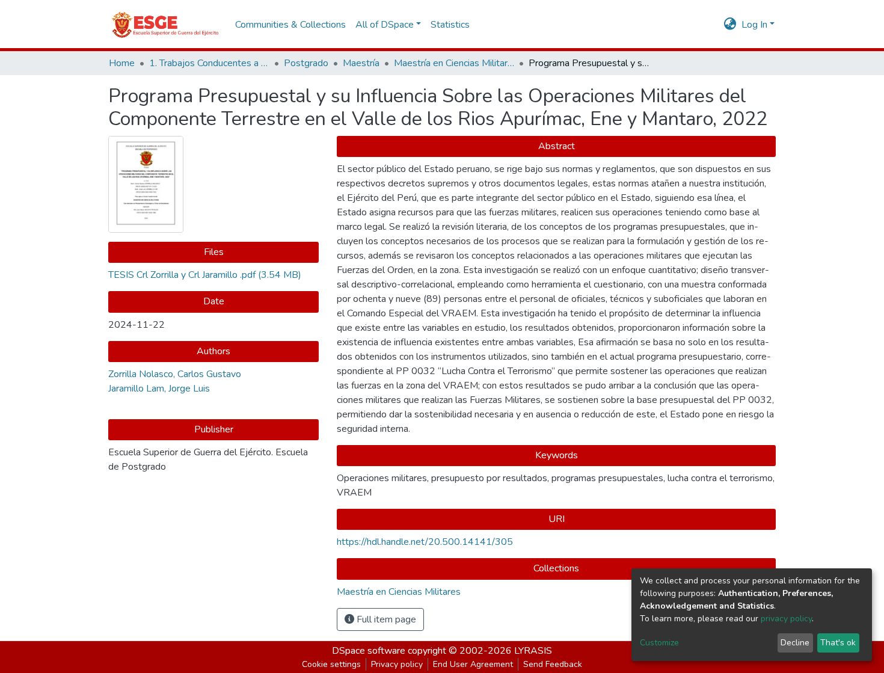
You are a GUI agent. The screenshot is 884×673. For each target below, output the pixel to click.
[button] (730, 24)
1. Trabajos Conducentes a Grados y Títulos (209, 63)
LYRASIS (533, 650)
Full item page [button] (385, 619)
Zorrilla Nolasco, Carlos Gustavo (174, 374)
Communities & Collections (290, 24)
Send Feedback (552, 664)
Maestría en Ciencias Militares (454, 63)
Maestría (361, 63)
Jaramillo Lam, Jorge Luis (159, 388)
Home (122, 63)
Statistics (450, 24)
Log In (754, 24)
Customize (659, 642)
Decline (795, 642)
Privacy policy (397, 664)
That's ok (838, 642)
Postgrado (306, 63)
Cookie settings (331, 664)
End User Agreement (473, 664)
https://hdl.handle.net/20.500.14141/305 (425, 542)
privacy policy (786, 618)
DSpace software (368, 650)
